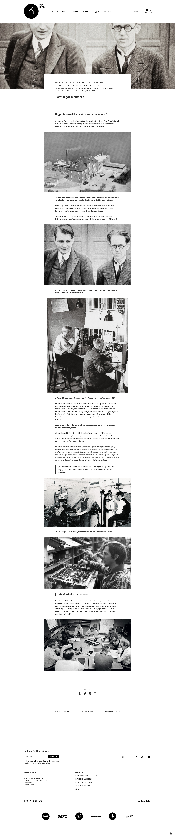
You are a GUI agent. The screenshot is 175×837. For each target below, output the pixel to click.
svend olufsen (90, 91)
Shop (54, 11)
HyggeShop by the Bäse (143, 801)
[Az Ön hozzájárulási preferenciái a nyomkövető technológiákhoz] (171, 833)
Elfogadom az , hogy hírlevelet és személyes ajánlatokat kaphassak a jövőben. (42, 762)
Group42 (39, 801)
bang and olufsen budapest (64, 88)
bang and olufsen (95, 85)
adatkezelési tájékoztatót (42, 761)
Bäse (64, 11)
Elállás (77, 789)
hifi (100, 88)
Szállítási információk (82, 786)
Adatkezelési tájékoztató (83, 779)
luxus (68, 91)
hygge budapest (61, 91)
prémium (82, 91)
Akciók (85, 11)
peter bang (74, 91)
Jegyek (96, 11)
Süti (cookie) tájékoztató (83, 782)
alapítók (78, 83)
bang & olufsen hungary (80, 85)
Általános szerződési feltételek (86, 776)
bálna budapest (87, 83)
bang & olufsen (98, 83)
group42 (95, 88)
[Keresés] (150, 12)
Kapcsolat (108, 11)
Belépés (137, 11)
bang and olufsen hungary (83, 88)
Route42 (74, 11)
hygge (111, 88)
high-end (105, 88)
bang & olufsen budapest (64, 85)
